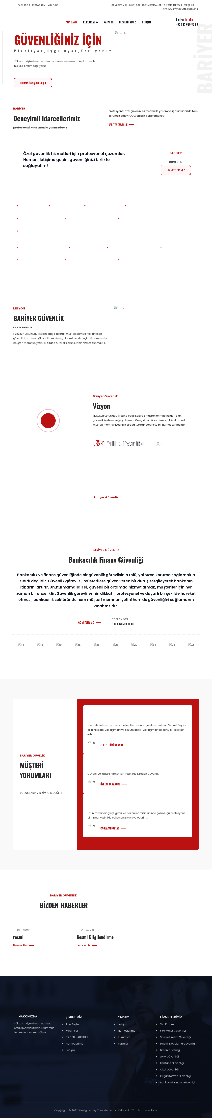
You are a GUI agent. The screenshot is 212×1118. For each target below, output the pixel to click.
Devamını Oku (20, 945)
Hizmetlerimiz (127, 22)
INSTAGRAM (38, 5)
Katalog (108, 22)
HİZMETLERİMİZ (86, 623)
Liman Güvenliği (170, 1050)
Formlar (123, 1044)
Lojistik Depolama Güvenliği (177, 1044)
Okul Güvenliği (169, 1069)
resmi (18, 937)
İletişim (146, 22)
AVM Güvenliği (169, 1057)
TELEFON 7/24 (120, 619)
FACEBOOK (24, 5)
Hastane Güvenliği (172, 1063)
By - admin (23, 930)
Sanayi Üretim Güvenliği (175, 1037)
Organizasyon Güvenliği (175, 1076)
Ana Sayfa (72, 22)
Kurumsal (89, 22)
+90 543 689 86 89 (187, 24)
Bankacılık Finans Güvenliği (177, 1082)
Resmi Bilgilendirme (95, 937)
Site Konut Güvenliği (173, 1031)
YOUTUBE (53, 5)
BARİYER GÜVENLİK (118, 125)
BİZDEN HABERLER (77, 1037)
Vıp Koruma (167, 1024)
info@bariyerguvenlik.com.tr (180, 9)
